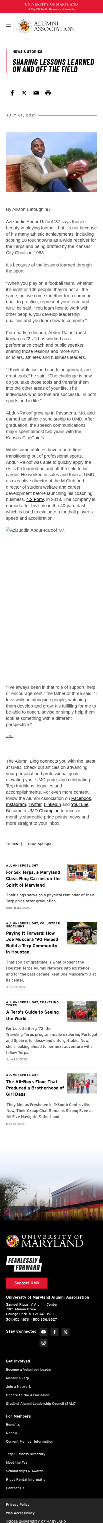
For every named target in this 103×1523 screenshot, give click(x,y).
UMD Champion (44, 810)
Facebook (81, 798)
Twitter (35, 804)
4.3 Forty (35, 499)
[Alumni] (46, 26)
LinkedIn (52, 804)
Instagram (16, 804)
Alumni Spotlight (39, 844)
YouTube (79, 804)
